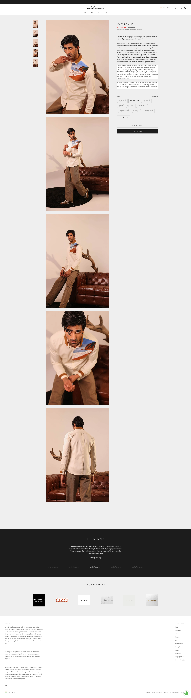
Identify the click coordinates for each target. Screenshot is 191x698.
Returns (177, 650)
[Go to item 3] (35, 43)
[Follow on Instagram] (6, 686)
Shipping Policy (179, 657)
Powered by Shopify (179, 692)
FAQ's (176, 640)
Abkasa (119, 21)
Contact (177, 637)
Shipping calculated (129, 29)
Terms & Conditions (180, 660)
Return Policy (178, 653)
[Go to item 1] (35, 24)
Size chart (155, 96)
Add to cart (137, 125)
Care (105, 12)
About (92, 12)
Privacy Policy (179, 647)
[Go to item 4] (35, 53)
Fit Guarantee (179, 643)
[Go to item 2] (35, 34)
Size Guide (178, 630)
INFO (99, 12)
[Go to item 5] (35, 63)
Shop (85, 12)
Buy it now (138, 131)
